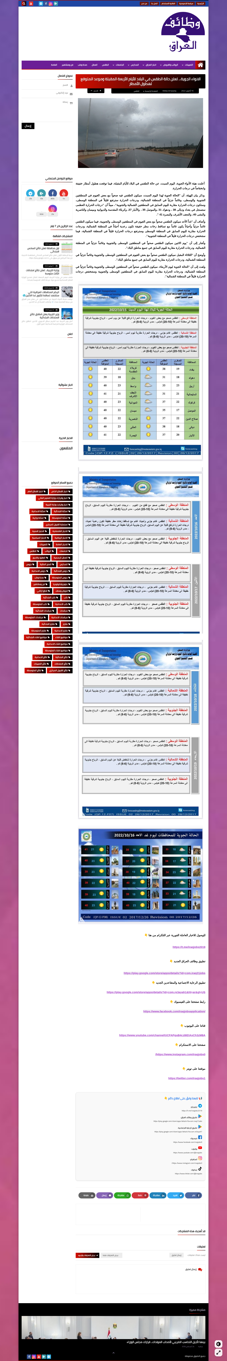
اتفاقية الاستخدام (168, 3)
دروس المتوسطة (60, 578)
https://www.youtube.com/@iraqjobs (187, 1152)
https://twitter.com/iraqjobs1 (186, 1078)
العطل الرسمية (61, 558)
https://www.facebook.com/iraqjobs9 (187, 1142)
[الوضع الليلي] (218, 1344)
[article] (110, 1214)
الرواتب (48, 551)
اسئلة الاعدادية (39, 511)
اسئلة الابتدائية (61, 511)
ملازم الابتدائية (48, 624)
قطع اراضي (42, 591)
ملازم (65, 624)
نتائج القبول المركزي (58, 670)
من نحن (144, 3)
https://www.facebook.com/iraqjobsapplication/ (174, 1011)
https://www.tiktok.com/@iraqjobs (188, 1173)
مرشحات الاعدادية (59, 617)
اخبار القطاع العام (35, 491)
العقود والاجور (39, 558)
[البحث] (24, 3)
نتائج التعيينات (40, 664)
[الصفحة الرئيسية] (200, 65)
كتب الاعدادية (61, 604)
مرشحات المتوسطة (34, 617)
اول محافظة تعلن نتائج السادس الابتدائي (43, 250)
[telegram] (41, 3)
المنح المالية (45, 564)
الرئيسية (200, 3)
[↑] (113, 1353)
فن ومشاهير (67, 65)
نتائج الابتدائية (61, 657)
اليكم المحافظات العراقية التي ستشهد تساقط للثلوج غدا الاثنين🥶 (41, 294)
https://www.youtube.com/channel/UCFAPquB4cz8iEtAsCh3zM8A (162, 1035)
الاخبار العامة (62, 544)
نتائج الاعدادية (41, 657)
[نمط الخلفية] (218, 1352)
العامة (54, 65)
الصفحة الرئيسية (151, 91)
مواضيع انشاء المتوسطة (56, 650)
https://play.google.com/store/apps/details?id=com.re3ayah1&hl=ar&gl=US (156, 992)
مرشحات (64, 611)
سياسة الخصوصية (186, 3)
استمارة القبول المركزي (57, 525)
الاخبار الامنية (38, 531)
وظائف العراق (175, 1356)
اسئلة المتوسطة (60, 518)
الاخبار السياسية (39, 538)
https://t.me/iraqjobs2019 (189, 947)
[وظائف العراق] (183, 33)
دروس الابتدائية (61, 571)
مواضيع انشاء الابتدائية (36, 637)
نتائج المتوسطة (34, 670)
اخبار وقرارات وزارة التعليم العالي (53, 498)
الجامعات (120, 65)
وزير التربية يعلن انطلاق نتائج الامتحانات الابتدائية (44, 316)
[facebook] (46, 3)
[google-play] (56, 3)
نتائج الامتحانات (61, 664)
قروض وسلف (62, 591)
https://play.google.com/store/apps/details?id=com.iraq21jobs (164, 973)
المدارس (135, 65)
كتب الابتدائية (49, 597)
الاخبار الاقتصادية (60, 531)
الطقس (105, 65)
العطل (94, 65)
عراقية (200, 1346)
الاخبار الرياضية (61, 538)
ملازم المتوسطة (38, 631)
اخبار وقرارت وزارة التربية (57, 505)
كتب (66, 597)
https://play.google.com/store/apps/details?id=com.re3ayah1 (178, 1131)
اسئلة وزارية (38, 518)
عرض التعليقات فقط (110, 1255)
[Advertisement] (78, 32)
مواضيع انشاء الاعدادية (57, 644)
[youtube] (31, 3)
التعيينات (189, 65)
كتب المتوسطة (40, 604)
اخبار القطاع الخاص (59, 491)
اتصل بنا (154, 3)
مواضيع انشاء (61, 637)
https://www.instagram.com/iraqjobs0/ (180, 1054)
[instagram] (51, 3)
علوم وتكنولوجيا (60, 584)
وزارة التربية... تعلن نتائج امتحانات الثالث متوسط (42, 272)
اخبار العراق (151, 65)
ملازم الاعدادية (61, 631)
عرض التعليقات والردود (86, 1255)
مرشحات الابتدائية (44, 611)
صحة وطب (82, 65)
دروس (29, 564)
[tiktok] (36, 3)
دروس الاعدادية (39, 571)
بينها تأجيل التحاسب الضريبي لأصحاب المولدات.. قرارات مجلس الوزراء (166, 1341)
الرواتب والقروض (170, 65)
